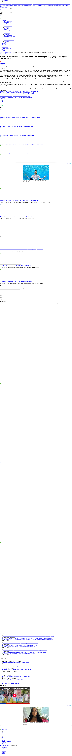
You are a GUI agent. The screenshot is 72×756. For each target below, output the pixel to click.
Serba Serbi (4, 45)
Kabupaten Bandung (8, 35)
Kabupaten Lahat (7, 38)
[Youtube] (2, 736)
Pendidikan (4, 43)
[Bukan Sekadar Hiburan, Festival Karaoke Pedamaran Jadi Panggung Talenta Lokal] (6, 134)
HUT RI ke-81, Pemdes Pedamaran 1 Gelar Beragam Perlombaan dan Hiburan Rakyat (17, 92)
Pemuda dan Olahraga (6, 48)
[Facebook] (2, 731)
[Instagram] (2, 733)
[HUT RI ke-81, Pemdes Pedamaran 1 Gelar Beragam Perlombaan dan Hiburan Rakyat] (6, 125)
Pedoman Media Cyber (6, 741)
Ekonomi (4, 44)
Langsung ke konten (4, 0)
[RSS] (2, 738)
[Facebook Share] (2, 100)
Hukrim (3, 50)
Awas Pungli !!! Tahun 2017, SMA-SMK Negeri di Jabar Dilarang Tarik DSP (16, 669)
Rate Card (4, 742)
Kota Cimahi (6, 34)
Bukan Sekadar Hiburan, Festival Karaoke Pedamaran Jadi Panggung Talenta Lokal (17, 93)
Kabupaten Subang (8, 21)
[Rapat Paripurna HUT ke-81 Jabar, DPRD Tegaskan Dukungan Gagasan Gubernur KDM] (20, 643)
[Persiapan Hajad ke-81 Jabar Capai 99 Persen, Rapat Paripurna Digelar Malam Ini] (18, 653)
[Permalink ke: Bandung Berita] (1, 62)
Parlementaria (5, 47)
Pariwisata (4, 49)
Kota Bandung (7, 33)
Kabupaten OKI (7, 41)
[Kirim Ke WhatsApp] (2, 105)
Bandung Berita (3, 63)
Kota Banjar (6, 23)
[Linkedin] (2, 735)
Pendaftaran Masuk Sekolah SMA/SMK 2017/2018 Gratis (13, 679)
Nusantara (4, 37)
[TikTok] (2, 737)
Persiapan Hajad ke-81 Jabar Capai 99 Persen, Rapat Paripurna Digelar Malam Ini (18, 655)
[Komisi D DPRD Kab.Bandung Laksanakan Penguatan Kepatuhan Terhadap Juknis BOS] (19, 646)
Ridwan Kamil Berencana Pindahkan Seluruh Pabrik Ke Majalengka (15, 662)
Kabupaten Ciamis (8, 26)
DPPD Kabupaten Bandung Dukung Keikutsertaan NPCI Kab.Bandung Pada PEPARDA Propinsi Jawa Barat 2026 (24, 652)
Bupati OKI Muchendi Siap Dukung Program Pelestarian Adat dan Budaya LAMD (16, 97)
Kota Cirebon (6, 29)
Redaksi (3, 740)
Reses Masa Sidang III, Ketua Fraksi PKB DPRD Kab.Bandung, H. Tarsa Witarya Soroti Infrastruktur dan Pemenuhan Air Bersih (27, 641)
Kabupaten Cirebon (8, 30)
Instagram (4, 748)
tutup (1, 13)
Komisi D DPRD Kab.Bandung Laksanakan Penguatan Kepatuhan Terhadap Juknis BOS (19, 648)
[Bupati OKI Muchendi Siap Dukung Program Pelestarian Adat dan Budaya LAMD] (6, 160)
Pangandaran (7, 27)
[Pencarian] (0, 11)
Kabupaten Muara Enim (9, 40)
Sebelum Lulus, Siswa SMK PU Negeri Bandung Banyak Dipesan (14, 672)
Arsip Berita (4, 747)
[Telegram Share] (2, 104)
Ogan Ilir (6, 42)
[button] (10, 8)
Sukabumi (6, 25)
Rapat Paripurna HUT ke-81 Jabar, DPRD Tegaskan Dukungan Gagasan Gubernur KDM (48, 4)
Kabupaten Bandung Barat (9, 36)
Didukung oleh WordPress (5, 745)
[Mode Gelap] (0, 10)
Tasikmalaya (6, 28)
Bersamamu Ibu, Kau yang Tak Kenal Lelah (10, 683)
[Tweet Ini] (2, 102)
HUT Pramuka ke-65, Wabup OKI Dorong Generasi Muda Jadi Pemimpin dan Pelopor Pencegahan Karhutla (21, 94)
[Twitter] (2, 732)
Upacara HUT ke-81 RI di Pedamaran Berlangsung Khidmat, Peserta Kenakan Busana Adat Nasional (20, 91)
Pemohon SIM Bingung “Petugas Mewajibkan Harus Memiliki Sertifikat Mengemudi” (18, 666)
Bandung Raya (5, 32)
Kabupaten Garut (7, 22)
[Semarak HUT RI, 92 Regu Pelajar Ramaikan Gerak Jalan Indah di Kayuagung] (6, 151)
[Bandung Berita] (3, 7)
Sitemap (3, 743)
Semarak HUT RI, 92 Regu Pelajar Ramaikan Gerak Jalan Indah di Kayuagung (15, 96)
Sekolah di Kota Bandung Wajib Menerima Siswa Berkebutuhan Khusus (16, 676)
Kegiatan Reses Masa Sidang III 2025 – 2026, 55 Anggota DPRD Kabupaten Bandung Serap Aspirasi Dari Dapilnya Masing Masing (25, 2)
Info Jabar (4, 20)
